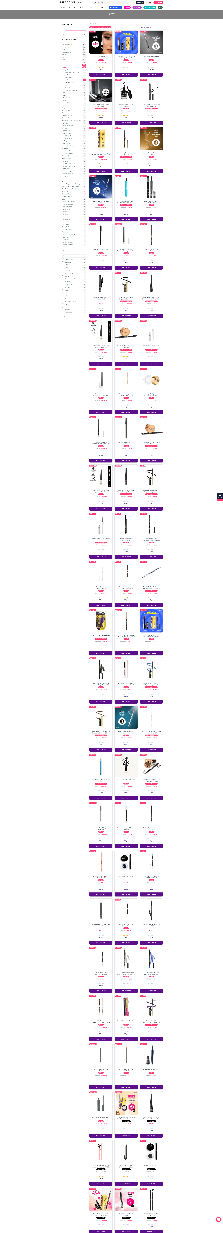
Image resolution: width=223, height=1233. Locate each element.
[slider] (65, 30)
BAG (159, 2)
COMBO (127, 7)
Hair (75, 7)
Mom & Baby (94, 7)
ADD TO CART (101, 74)
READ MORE (126, 1135)
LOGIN (149, 2)
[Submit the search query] (63, 256)
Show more (66, 316)
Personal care (83, 7)
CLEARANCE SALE (150, 7)
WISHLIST (140, 2)
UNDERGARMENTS (115, 7)
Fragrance (103, 7)
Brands (80, 2)
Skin (70, 7)
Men (160, 7)
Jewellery (137, 7)
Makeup (63, 7)
